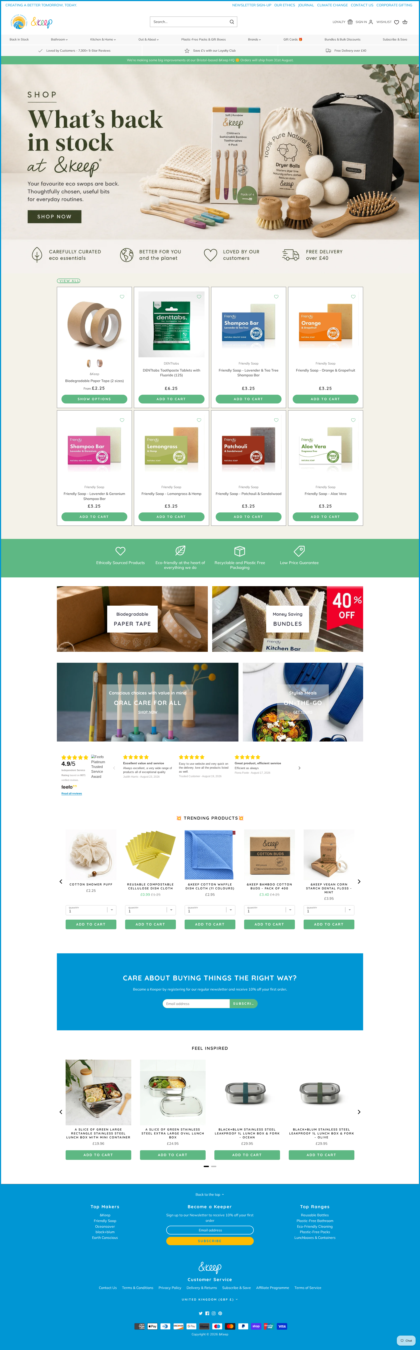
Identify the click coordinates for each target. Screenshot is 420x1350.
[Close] (282, 605)
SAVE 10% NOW (171, 703)
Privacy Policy (162, 736)
